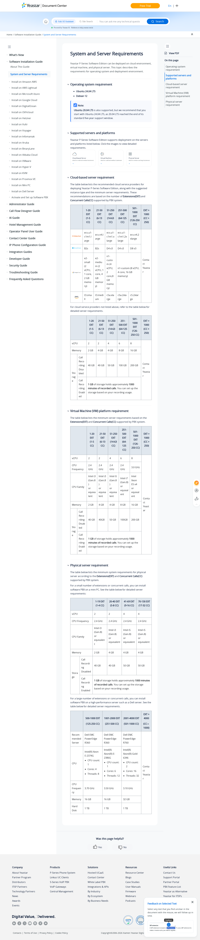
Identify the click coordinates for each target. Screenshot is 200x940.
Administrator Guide (21, 204)
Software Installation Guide (27, 34)
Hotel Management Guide (25, 224)
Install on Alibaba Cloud (24, 154)
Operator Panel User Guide (25, 231)
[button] (7, 55)
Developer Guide (19, 258)
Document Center (54, 6)
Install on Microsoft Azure (26, 94)
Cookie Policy (61, 933)
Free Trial (145, 5)
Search (160, 21)
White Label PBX (96, 882)
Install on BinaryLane (23, 148)
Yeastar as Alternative (175, 891)
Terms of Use (30, 933)
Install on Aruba (20, 142)
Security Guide (18, 265)
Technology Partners (23, 891)
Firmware (130, 891)
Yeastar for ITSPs (172, 896)
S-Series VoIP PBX (59, 882)
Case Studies (132, 882)
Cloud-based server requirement (176, 86)
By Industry (94, 891)
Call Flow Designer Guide (24, 211)
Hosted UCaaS (96, 872)
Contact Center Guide (22, 238)
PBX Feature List (172, 886)
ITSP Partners (19, 886)
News (15, 896)
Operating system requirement (175, 68)
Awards (16, 900)
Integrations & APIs (98, 886)
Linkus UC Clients (59, 877)
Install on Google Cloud (24, 100)
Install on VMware (21, 161)
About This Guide (19, 66)
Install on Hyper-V (21, 167)
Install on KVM (19, 173)
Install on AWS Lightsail (24, 87)
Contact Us (169, 872)
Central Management (61, 891)
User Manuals (133, 886)
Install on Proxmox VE (24, 179)
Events (15, 905)
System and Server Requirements (59, 34)
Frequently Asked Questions (26, 279)
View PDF (174, 53)
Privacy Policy (46, 933)
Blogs (128, 877)
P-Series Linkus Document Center (191, 488)
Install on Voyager (21, 130)
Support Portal (191, 496)
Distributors (19, 882)
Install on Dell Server (23, 191)
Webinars (130, 896)
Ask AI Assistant (191, 480)
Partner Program (21, 877)
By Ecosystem (95, 896)
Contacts (17, 933)
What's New (16, 55)
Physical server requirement (174, 103)
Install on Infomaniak (23, 136)
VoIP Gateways (58, 886)
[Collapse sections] (192, 34)
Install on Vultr (20, 124)
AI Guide (14, 217)
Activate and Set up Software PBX (30, 197)
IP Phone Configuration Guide (27, 245)
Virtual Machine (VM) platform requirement (178, 94)
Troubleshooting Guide (23, 272)
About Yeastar (20, 872)
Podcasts (130, 900)
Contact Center (96, 877)
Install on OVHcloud (22, 112)
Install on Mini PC (21, 185)
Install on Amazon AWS (24, 81)
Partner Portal (171, 882)
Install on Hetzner (21, 118)
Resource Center (134, 872)
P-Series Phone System (62, 872)
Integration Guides (20, 252)
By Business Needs (98, 900)
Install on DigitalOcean (24, 106)
